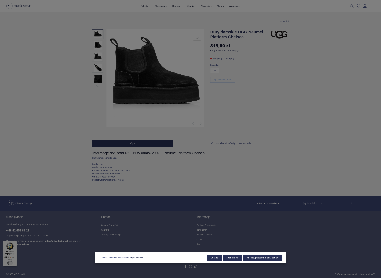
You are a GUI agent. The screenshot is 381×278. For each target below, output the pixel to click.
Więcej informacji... (137, 257)
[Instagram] (191, 267)
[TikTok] (195, 267)
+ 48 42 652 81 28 (17, 230)
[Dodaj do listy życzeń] (197, 36)
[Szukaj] (352, 6)
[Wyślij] (351, 203)
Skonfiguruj (232, 257)
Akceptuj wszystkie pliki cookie (262, 257)
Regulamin (201, 229)
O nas (199, 239)
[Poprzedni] (193, 123)
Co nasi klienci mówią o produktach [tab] (231, 143)
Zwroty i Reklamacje (111, 234)
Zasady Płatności (109, 225)
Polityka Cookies (204, 234)
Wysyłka (105, 229)
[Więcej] (372, 6)
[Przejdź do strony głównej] (19, 6)
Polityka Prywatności (206, 225)
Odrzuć (214, 257)
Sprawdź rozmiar (222, 79)
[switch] (10, 263)
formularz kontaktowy (17, 244)
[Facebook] (186, 267)
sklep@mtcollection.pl (56, 241)
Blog (198, 244)
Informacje (203, 216)
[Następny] (200, 123)
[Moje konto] (365, 6)
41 (215, 70)
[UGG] (279, 34)
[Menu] (15, 242)
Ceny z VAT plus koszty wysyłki (225, 50)
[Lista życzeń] (358, 6)
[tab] (132, 143)
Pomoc (105, 216)
